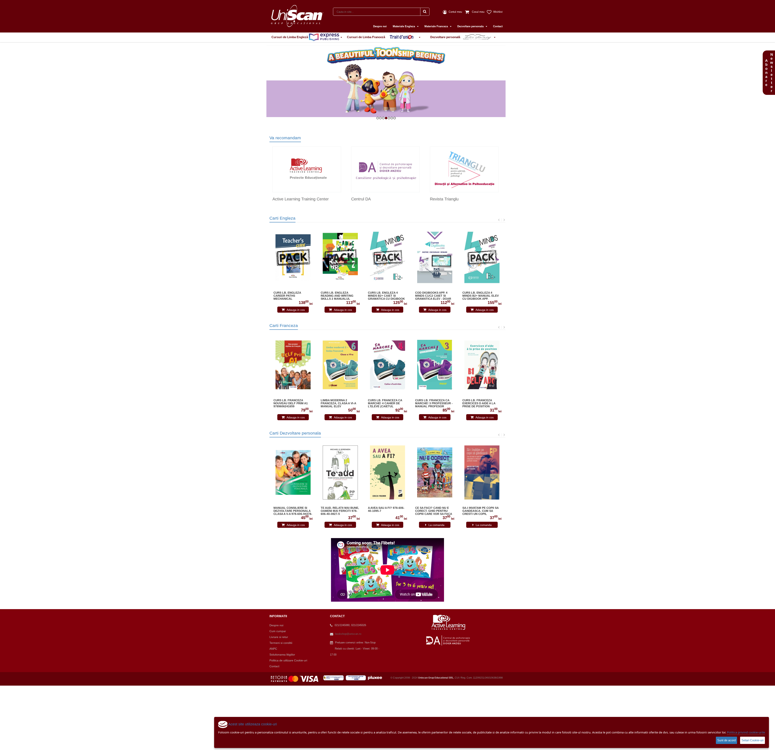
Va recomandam (285, 137)
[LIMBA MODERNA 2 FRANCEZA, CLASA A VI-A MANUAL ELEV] (340, 365)
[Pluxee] (376, 677)
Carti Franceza (283, 325)
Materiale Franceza (436, 26)
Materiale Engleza (404, 26)
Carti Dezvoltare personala (295, 433)
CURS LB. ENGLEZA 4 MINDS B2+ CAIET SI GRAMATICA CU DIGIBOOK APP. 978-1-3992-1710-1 (386, 296)
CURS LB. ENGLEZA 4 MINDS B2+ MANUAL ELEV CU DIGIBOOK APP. (480, 295)
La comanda (436, 525)
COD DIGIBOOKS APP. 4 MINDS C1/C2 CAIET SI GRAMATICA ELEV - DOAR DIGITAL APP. (433, 296)
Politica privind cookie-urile (746, 732)
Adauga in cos (296, 309)
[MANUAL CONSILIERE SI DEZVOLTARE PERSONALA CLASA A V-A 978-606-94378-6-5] (293, 472)
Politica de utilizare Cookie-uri (288, 660)
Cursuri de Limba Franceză (366, 37)
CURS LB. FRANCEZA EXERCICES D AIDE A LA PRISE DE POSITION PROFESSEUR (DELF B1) (479, 403)
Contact (498, 26)
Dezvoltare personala (470, 26)
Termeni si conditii (280, 642)
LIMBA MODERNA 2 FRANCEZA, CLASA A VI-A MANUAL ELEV (338, 403)
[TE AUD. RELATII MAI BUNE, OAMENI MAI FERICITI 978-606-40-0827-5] (340, 472)
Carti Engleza (282, 218)
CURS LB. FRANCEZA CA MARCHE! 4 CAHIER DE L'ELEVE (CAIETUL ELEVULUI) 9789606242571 (386, 403)
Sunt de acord (726, 740)
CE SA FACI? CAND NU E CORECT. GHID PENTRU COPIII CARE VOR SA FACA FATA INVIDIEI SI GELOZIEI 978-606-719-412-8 (433, 511)
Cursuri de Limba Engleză (290, 37)
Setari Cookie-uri (752, 740)
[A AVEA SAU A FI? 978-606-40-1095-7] (387, 472)
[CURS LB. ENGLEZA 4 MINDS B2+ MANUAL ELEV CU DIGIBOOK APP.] (482, 257)
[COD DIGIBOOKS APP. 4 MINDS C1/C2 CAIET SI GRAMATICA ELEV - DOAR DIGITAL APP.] (434, 257)
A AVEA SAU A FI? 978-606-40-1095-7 (386, 509)
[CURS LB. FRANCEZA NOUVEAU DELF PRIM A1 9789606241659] (293, 365)
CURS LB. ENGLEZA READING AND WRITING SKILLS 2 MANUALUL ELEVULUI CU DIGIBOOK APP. (338, 296)
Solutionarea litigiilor (282, 654)
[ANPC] (334, 677)
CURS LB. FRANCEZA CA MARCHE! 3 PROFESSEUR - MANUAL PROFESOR (434, 403)
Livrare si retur (278, 637)
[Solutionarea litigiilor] (357, 677)
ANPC (273, 648)
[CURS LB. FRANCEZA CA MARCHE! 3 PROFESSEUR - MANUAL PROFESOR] (434, 365)
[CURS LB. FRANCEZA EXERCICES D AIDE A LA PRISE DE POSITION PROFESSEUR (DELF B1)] (482, 365)
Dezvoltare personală (445, 37)
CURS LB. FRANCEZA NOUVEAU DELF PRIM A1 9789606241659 (290, 403)
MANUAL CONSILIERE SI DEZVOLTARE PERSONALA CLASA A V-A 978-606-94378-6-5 (292, 511)
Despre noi (380, 26)
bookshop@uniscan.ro (348, 633)
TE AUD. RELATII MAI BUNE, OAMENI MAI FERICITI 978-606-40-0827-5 (340, 510)
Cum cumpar (277, 631)
